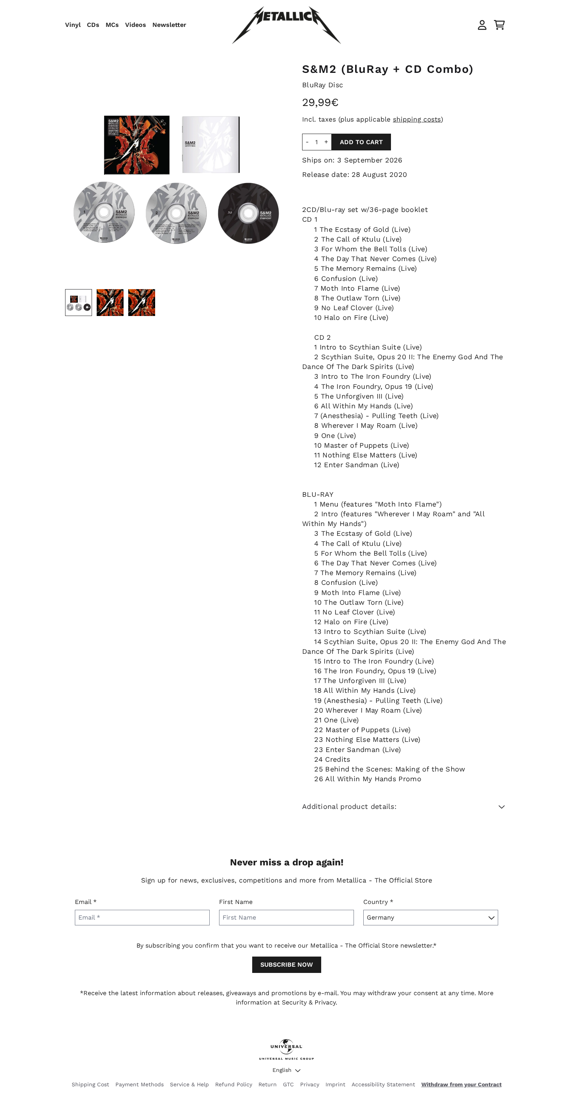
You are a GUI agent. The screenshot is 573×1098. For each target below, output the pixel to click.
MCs (112, 24)
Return (267, 1084)
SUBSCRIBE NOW (286, 964)
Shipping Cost (90, 1084)
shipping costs (417, 119)
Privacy (309, 1084)
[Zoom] (175, 173)
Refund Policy (233, 1084)
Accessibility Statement (383, 1084)
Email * (86, 902)
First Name (236, 902)
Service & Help (189, 1084)
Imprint (335, 1084)
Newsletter (169, 24)
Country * (378, 902)
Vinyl (73, 24)
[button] (405, 806)
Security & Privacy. (309, 1002)
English (282, 1070)
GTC (288, 1084)
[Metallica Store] (286, 25)
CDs (93, 24)
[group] (78, 302)
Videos (135, 24)
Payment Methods (139, 1084)
